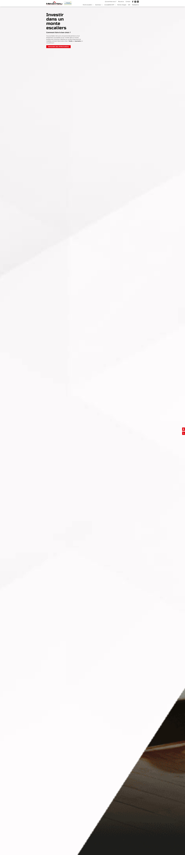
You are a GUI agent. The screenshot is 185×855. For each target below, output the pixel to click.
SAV (129, 5)
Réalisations (135, 5)
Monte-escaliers (87, 5)
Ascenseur (98, 5)
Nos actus (121, 1)
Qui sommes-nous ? (110, 1)
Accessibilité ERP (109, 5)
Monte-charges (121, 5)
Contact (128, 1)
